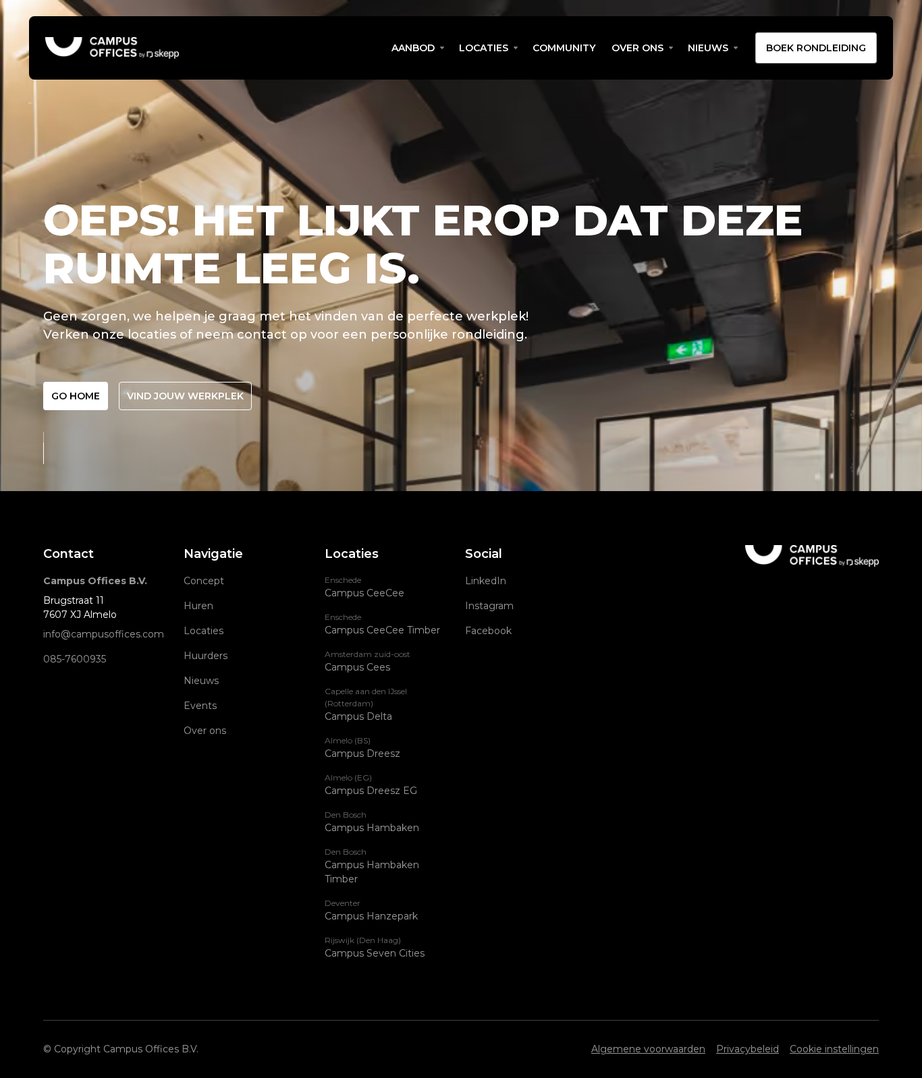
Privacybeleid (747, 1049)
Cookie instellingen (834, 1049)
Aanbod (413, 48)
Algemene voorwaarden (648, 1049)
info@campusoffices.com (103, 634)
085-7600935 (74, 659)
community (564, 48)
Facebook (488, 631)
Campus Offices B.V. (95, 581)
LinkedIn (485, 581)
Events (200, 706)
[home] (214, 48)
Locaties (483, 48)
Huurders (205, 656)
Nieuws (201, 681)
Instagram (489, 606)
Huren (198, 606)
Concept (204, 581)
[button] (417, 48)
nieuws (708, 48)
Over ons (637, 48)
